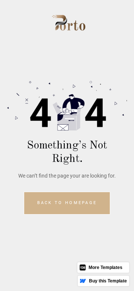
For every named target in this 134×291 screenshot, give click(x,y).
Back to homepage (67, 202)
